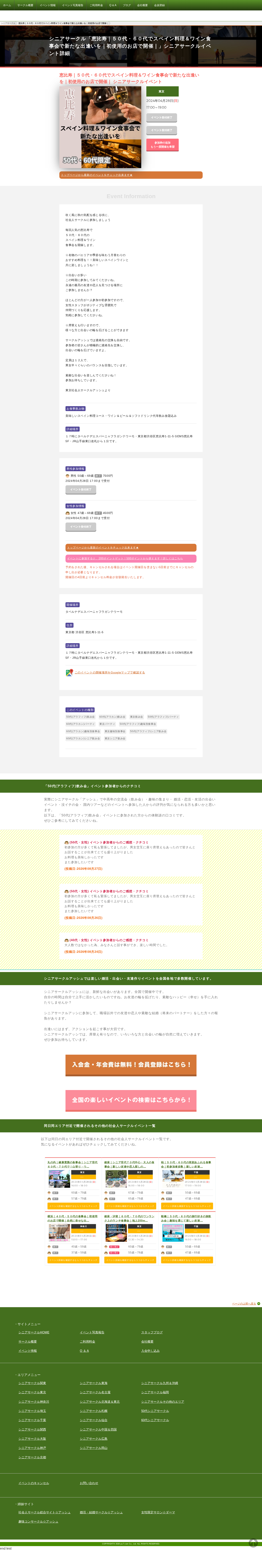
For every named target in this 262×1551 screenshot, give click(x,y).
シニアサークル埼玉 (32, 1411)
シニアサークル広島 (93, 1438)
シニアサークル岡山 (93, 1448)
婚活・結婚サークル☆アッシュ (101, 1512)
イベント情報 (27, 1350)
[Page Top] (253, 1546)
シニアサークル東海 (93, 1383)
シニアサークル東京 (32, 1392)
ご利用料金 (87, 1341)
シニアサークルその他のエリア (162, 1401)
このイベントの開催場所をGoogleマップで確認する (110, 672)
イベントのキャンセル (33, 1483)
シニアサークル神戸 (32, 1448)
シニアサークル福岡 (155, 1392)
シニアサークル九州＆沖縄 (159, 1383)
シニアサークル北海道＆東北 (100, 1401)
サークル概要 (27, 1341)
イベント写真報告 (92, 1332)
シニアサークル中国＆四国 (98, 1429)
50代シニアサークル (155, 1411)
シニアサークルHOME (33, 1332)
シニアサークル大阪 (32, 1438)
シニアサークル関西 (32, 1429)
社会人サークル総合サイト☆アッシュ (44, 1512)
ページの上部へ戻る (244, 1303)
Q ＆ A (84, 1350)
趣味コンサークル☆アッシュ (38, 1521)
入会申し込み (150, 1350)
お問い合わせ (89, 1483)
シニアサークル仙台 (93, 1420)
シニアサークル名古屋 (95, 1392)
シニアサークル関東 (32, 1383)
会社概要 (147, 1341)
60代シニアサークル (155, 1420)
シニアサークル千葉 (32, 1420)
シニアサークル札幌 (93, 1411)
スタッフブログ (152, 1332)
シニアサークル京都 (32, 1457)
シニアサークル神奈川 (33, 1401)
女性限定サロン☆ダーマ (158, 1512)
